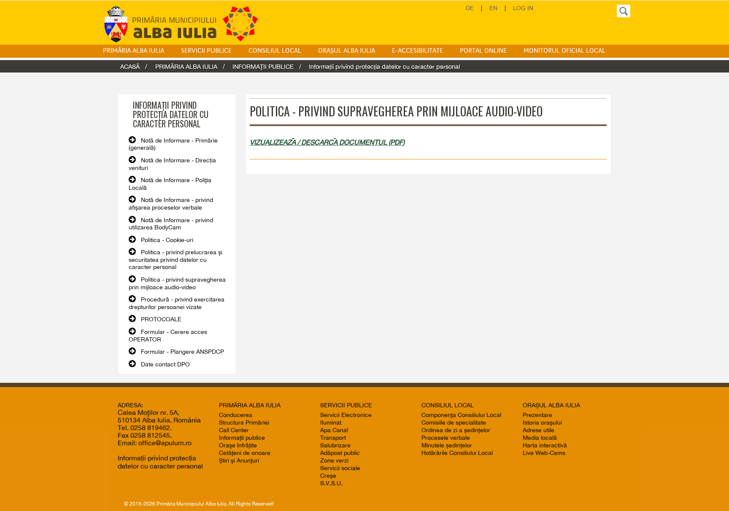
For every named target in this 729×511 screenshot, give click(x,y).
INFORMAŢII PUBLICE (263, 66)
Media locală (540, 437)
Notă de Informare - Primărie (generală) (173, 144)
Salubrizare (335, 445)
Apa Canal (334, 430)
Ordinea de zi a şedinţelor (455, 430)
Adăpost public (340, 452)
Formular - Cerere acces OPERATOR (168, 335)
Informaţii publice (242, 437)
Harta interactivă (545, 445)
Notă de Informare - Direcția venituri (172, 164)
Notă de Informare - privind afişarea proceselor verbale (171, 203)
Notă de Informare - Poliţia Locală (170, 184)
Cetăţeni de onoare (244, 452)
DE (470, 8)
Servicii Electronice (346, 414)
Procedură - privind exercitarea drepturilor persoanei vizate (176, 303)
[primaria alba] (187, 24)
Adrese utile (538, 430)
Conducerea (235, 414)
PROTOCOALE (161, 319)
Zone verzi (334, 460)
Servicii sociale (340, 468)
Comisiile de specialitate (453, 422)
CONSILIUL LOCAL (274, 51)
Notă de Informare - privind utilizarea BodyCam (171, 224)
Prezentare (537, 414)
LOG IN (523, 8)
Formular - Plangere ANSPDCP (182, 351)
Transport (333, 437)
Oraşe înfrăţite (238, 445)
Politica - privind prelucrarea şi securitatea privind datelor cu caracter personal (175, 259)
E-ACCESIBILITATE (417, 51)
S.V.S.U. (331, 483)
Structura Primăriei (244, 422)
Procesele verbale (445, 437)
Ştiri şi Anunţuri (239, 460)
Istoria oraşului (542, 422)
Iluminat (330, 422)
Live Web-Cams (544, 452)
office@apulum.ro (165, 442)
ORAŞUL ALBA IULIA (346, 51)
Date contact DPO (165, 364)
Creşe (328, 475)
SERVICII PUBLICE (206, 51)
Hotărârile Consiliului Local (457, 452)
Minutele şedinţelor (446, 445)
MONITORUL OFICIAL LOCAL (564, 51)
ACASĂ (130, 66)
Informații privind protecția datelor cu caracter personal (160, 462)
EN (493, 8)
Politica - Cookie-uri (167, 240)
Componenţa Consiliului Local (461, 414)
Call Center (234, 430)
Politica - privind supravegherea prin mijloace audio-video (177, 283)
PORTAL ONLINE (483, 51)
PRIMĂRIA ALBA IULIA (133, 51)
